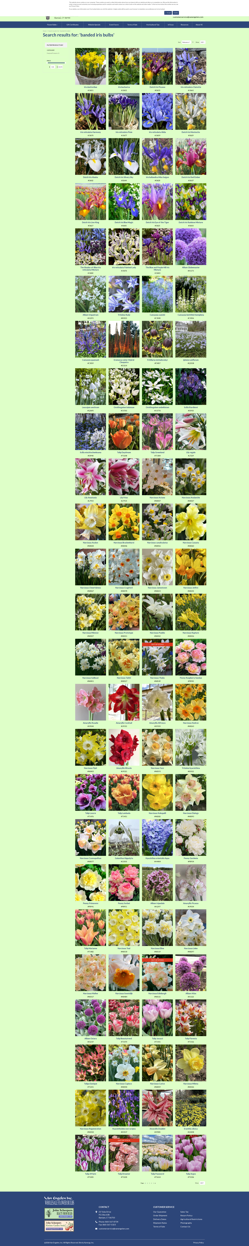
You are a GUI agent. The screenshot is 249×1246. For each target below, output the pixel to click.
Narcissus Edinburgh (157, 993)
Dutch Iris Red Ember (191, 177)
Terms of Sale (159, 1226)
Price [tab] (49, 60)
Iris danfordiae (90, 87)
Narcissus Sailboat (90, 678)
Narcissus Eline (157, 948)
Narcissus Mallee (90, 993)
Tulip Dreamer (124, 1174)
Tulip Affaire (90, 1174)
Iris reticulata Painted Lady (124, 267)
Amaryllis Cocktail (124, 723)
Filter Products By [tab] (55, 45)
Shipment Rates (160, 1223)
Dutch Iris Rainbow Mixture (191, 222)
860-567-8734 (111, 1221)
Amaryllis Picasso (191, 903)
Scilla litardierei (191, 407)
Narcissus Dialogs (191, 813)
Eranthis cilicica (191, 1129)
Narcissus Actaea (157, 497)
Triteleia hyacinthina (191, 768)
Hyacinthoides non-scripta (124, 1129)
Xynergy (87, 1243)
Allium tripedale (157, 903)
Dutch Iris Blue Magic (124, 222)
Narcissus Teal (124, 948)
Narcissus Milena (190, 1083)
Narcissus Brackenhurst (124, 542)
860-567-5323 (109, 1224)
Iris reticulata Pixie (124, 132)
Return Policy (186, 1215)
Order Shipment (160, 1215)
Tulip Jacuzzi (157, 1038)
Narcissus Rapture (191, 633)
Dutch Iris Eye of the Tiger (157, 222)
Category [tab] (50, 50)
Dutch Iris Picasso (157, 87)
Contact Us (185, 1226)
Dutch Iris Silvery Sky (124, 177)
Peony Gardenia (191, 858)
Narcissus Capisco (124, 1083)
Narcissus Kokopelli (157, 813)
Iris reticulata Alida (157, 132)
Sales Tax (184, 1212)
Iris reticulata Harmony (90, 132)
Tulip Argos (191, 1174)
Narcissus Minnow (91, 633)
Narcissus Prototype (124, 633)
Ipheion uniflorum (191, 360)
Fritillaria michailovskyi (157, 360)
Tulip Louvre (90, 813)
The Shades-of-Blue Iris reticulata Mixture (90, 268)
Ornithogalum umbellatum (157, 407)
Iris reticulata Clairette (191, 87)
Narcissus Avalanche (191, 497)
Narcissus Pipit (90, 768)
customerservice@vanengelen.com (188, 17)
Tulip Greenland (157, 452)
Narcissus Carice (157, 1083)
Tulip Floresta (191, 1038)
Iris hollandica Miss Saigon (157, 177)
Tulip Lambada (124, 813)
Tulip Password (157, 1174)
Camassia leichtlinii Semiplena (191, 315)
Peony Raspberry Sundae (191, 678)
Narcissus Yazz (157, 768)
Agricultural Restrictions (191, 1219)
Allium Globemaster (191, 267)
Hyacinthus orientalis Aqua (157, 858)
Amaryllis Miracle (124, 768)
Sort (179, 42)
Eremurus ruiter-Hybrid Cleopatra (124, 361)
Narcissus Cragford (124, 587)
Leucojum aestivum (90, 407)
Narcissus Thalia (157, 678)
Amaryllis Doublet (157, 1129)
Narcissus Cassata (191, 542)
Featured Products (53, 53)
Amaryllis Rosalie (90, 723)
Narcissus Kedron (191, 723)
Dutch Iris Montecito (191, 132)
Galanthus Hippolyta (124, 858)
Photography (186, 1223)
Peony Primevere (90, 903)
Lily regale (190, 452)
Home (44, 31)
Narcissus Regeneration (90, 1129)
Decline (176, 13)
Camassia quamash (90, 360)
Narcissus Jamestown (157, 587)
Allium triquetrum (90, 315)
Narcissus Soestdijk (124, 993)
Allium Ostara (91, 1038)
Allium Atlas (191, 993)
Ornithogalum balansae (124, 407)
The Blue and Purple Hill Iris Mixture (157, 268)
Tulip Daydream (124, 452)
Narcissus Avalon (90, 542)
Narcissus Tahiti (124, 678)
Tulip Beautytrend (124, 1038)
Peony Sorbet (124, 903)
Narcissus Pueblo (157, 633)
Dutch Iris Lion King (90, 222)
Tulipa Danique (90, 1083)
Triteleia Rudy (124, 315)
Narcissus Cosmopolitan (90, 858)
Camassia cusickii (157, 315)
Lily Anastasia (91, 497)
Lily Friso (124, 497)
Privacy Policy (198, 1243)
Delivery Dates (159, 1219)
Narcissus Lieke (191, 948)
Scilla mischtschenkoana (90, 452)
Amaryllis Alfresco (157, 723)
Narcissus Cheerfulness (90, 587)
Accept (169, 13)
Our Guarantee (159, 1212)
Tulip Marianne (90, 948)
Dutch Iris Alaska (90, 177)
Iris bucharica (124, 87)
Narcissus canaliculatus (157, 542)
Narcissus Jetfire (190, 587)
